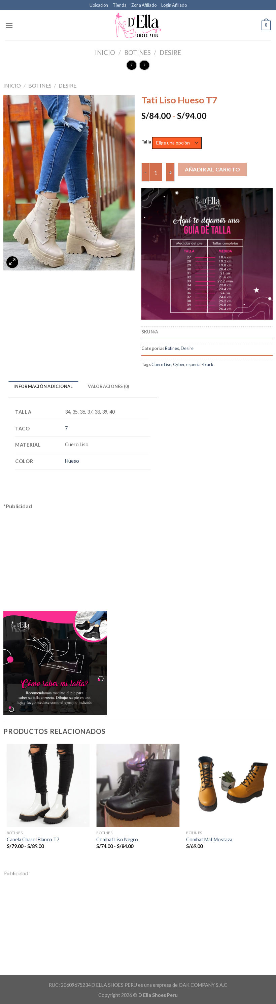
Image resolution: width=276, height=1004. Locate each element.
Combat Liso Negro (117, 839)
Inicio (105, 52)
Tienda (120, 5)
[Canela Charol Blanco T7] (48, 785)
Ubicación (99, 5)
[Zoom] (12, 262)
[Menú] (9, 25)
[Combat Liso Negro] (137, 785)
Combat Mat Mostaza (209, 839)
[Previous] (7, 802)
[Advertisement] (82, 557)
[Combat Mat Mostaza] (227, 785)
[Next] (269, 802)
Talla (146, 142)
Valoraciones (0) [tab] (108, 386)
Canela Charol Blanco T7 (33, 839)
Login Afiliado (174, 5)
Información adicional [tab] (43, 386)
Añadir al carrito (212, 169)
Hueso (72, 461)
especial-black (199, 364)
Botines (137, 52)
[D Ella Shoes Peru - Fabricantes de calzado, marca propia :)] (138, 25)
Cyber (178, 364)
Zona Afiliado (144, 5)
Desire (170, 52)
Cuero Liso (161, 364)
